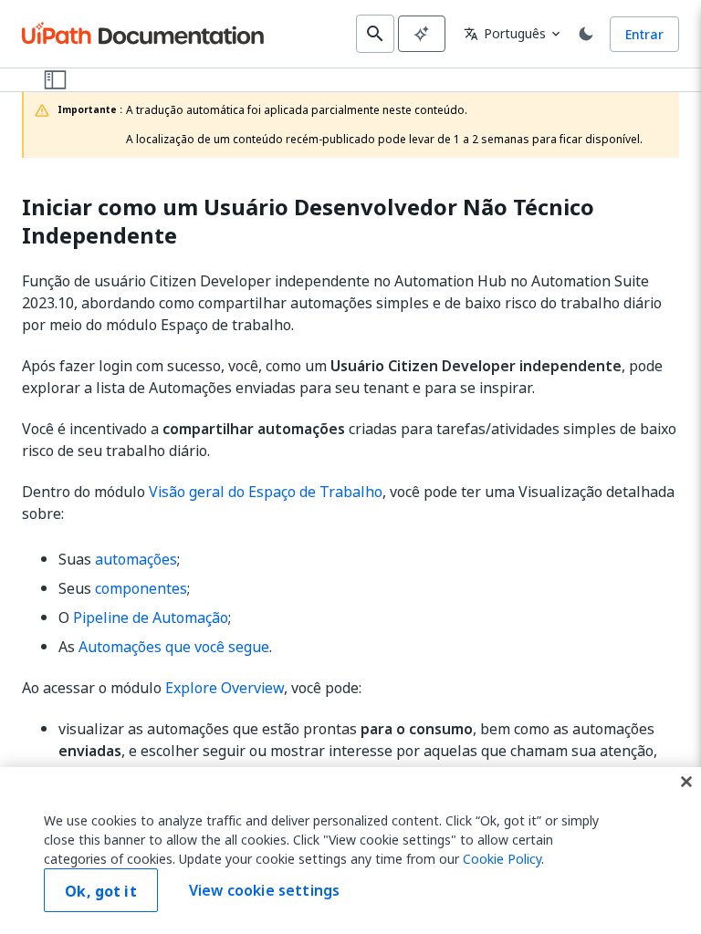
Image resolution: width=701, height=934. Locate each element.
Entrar (644, 34)
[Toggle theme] (586, 34)
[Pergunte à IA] (421, 34)
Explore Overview (224, 688)
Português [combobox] (505, 33)
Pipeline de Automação (150, 617)
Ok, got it (101, 891)
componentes (141, 588)
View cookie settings (264, 890)
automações (136, 559)
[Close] (686, 781)
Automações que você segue (173, 647)
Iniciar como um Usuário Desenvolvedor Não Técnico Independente (308, 221)
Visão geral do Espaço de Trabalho (265, 492)
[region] (350, 850)
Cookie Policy (502, 858)
